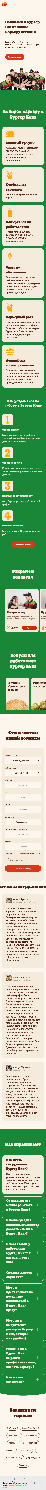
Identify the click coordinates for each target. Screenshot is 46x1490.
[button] (17, 694)
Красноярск (26, 1457)
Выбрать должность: (12, 755)
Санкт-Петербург (29, 1435)
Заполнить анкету (15, 57)
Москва (12, 1435)
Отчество (8, 805)
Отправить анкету (23, 868)
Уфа (38, 1457)
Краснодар (33, 1464)
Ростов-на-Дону (15, 1464)
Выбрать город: (11, 768)
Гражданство (9, 817)
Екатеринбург (32, 1442)
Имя (6, 792)
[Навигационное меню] (42, 5)
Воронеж (23, 1472)
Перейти (29, 628)
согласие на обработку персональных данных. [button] (20, 860)
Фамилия (8, 780)
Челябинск (10, 1457)
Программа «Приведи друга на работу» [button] (16, 686)
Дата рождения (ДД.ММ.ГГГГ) (16, 829)
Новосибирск (14, 1442)
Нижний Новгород (29, 1449)
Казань (12, 1449)
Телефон (8, 842)
